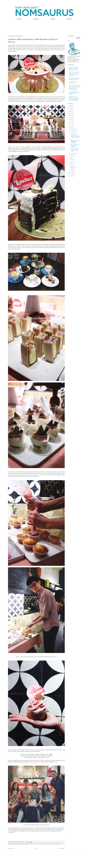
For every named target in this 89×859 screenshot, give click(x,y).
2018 (70, 121)
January (72, 169)
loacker (40, 843)
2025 (70, 107)
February (72, 167)
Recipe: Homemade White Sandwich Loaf (74, 150)
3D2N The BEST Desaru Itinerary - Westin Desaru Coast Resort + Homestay (74, 73)
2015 (70, 127)
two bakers (56, 843)
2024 (70, 109)
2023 (70, 111)
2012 (70, 176)
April (71, 163)
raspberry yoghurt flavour (47, 843)
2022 (70, 113)
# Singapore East (24, 843)
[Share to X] (29, 842)
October (72, 133)
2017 (70, 123)
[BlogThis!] (28, 842)
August (72, 155)
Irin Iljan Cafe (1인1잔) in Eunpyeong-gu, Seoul (74, 78)
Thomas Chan (16, 841)
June (71, 159)
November (72, 131)
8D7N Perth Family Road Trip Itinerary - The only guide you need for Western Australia (74, 87)
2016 (70, 125)
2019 (70, 119)
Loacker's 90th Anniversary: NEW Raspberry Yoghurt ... (75, 136)
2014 (70, 172)
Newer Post (11, 848)
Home (36, 848)
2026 (70, 105)
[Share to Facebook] (31, 842)
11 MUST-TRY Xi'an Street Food (73, 82)
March (71, 165)
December (72, 129)
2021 (70, 115)
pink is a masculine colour (35, 475)
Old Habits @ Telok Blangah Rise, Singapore (74, 141)
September (73, 153)
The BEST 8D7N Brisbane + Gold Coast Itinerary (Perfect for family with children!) (74, 98)
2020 (70, 117)
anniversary (31, 843)
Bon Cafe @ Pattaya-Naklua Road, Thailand (74, 146)
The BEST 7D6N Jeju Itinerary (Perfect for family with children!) (73, 68)
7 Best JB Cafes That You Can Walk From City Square (74, 93)
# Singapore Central (16, 843)
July (71, 157)
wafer (60, 843)
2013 (70, 174)
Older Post (61, 848)
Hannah (54, 656)
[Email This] (26, 842)
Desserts (36, 843)
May (71, 161)
